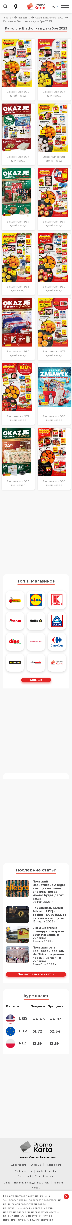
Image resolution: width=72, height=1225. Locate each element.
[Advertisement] (36, 532)
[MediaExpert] (15, 662)
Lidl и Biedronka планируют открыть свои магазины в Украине (48, 933)
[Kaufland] (56, 600)
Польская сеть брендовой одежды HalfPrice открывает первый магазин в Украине (49, 954)
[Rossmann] (35, 641)
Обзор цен (36, 1164)
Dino (37, 1176)
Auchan (53, 1171)
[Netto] (35, 620)
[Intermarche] (35, 662)
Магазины (24, 17)
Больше (36, 680)
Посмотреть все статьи (36, 974)
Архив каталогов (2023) (49, 17)
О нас (7, 1182)
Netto (21, 1176)
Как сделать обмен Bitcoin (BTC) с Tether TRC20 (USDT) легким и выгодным (49, 913)
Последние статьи (36, 870)
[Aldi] (56, 620)
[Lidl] (35, 600)
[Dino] (15, 641)
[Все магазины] (56, 662)
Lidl (31, 1171)
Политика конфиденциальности (31, 1182)
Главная (8, 17)
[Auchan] (15, 620)
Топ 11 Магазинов (36, 581)
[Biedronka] (15, 600)
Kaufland (41, 1171)
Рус (52, 6)
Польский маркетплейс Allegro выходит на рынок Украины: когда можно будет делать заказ (49, 890)
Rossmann (48, 1176)
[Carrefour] (56, 641)
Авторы (36, 1187)
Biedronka (20, 1171)
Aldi (29, 1176)
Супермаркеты (19, 1164)
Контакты (59, 1182)
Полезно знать (54, 1164)
